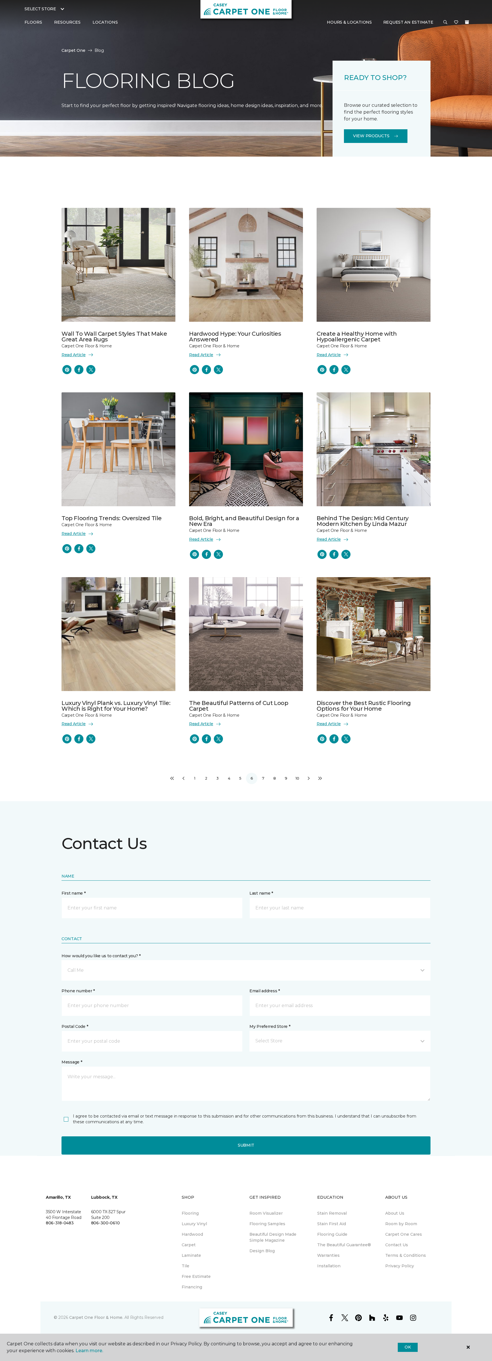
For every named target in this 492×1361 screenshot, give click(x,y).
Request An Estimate (408, 22)
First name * (74, 893)
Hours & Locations (349, 22)
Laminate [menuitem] (191, 1255)
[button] (445, 22)
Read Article (74, 354)
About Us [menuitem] (394, 1213)
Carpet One (73, 50)
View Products (371, 135)
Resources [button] (67, 22)
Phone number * (78, 991)
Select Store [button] (40, 8)
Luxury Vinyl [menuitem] (194, 1223)
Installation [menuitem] (329, 1265)
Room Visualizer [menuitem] (266, 1213)
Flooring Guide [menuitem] (332, 1234)
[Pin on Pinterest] (66, 369)
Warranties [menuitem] (328, 1255)
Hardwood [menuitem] (192, 1234)
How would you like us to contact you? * (101, 956)
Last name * (261, 893)
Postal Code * (75, 1026)
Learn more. (89, 1350)
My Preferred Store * (269, 1026)
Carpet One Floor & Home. (96, 1317)
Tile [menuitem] (185, 1265)
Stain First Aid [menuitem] (331, 1223)
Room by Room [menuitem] (401, 1223)
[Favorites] (456, 22)
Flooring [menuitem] (190, 1213)
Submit (246, 1145)
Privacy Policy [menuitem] (399, 1265)
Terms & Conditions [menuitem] (405, 1255)
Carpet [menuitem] (189, 1244)
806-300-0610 (105, 1222)
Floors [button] (33, 22)
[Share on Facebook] (78, 369)
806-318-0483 (60, 1222)
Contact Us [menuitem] (396, 1244)
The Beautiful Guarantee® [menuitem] (344, 1244)
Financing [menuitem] (192, 1287)
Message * (72, 1062)
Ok (408, 1347)
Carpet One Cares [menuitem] (403, 1234)
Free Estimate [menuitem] (196, 1276)
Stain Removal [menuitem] (332, 1213)
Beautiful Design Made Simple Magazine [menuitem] (272, 1237)
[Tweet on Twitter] (90, 369)
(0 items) (467, 22)
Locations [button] (105, 22)
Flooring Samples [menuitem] (267, 1223)
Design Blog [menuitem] (262, 1250)
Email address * (264, 991)
